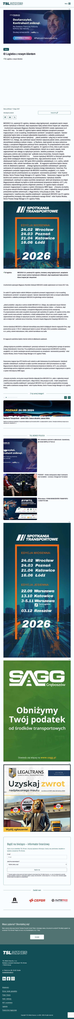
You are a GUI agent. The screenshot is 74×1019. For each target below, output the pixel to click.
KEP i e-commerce (7, 1003)
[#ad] (37, 27)
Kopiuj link (53, 113)
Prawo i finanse (6, 995)
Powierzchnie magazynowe (9, 1010)
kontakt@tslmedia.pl (7, 972)
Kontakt (37, 937)
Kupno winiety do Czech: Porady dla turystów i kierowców (22, 418)
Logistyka (4, 1006)
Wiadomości (5, 987)
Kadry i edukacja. (7, 999)
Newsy (6, 49)
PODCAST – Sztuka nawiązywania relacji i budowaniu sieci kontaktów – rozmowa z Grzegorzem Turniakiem (53, 476)
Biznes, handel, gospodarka (9, 991)
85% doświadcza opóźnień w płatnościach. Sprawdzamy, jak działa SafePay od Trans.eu (54, 441)
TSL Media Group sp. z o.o (33, 1015)
